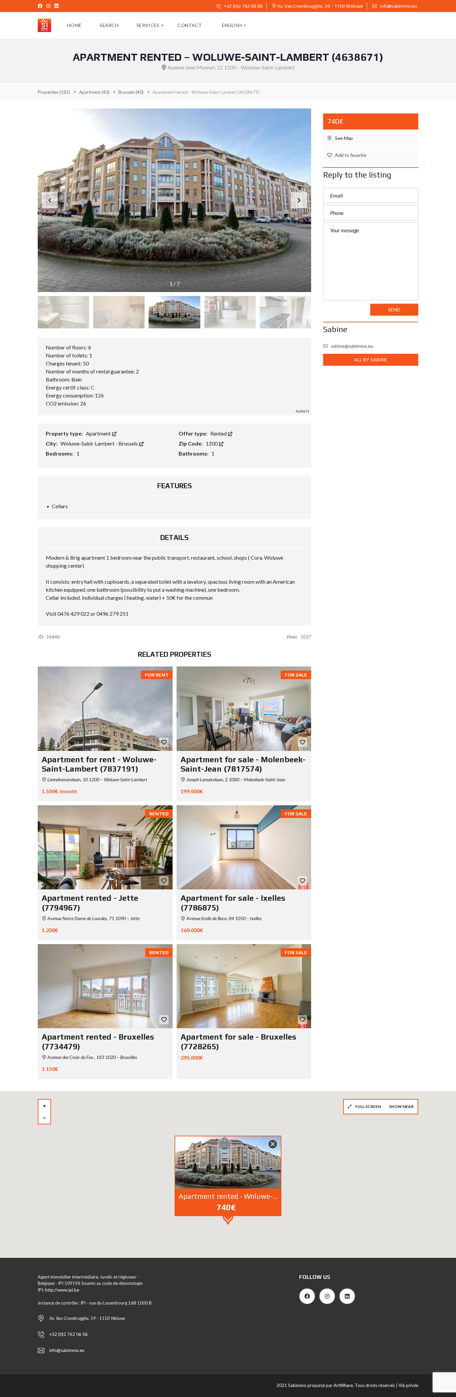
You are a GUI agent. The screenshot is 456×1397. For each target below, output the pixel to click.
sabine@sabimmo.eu (352, 346)
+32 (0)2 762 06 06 (243, 6)
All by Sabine (370, 359)
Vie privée (408, 1385)
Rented (219, 433)
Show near (401, 1106)
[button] (299, 200)
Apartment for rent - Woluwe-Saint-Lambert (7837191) (99, 764)
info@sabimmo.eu (398, 6)
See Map (343, 138)
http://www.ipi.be (62, 1290)
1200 (212, 443)
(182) (54, 92)
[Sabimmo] (44, 25)
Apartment (99, 433)
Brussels (129, 443)
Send (394, 309)
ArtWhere (343, 1385)
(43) (94, 92)
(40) (131, 92)
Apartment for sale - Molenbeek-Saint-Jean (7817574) (243, 764)
